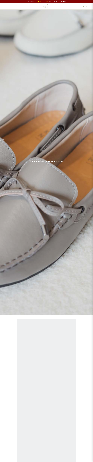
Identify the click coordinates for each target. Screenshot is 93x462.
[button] (89, 6)
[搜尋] (83, 6)
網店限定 (36, 6)
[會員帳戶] (86, 6)
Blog (80, 6)
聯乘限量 (16, 6)
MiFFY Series (4, 6)
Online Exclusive (29, 6)
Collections (11, 6)
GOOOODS (22, 6)
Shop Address (75, 6)
